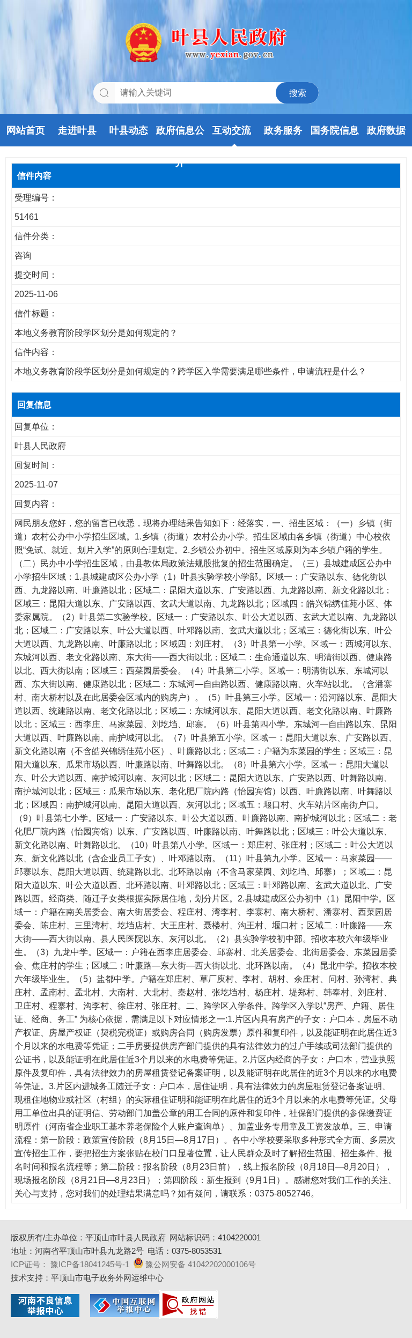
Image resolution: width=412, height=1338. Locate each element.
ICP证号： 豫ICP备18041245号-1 (70, 1264)
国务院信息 (335, 130)
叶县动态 (128, 130)
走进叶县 (77, 130)
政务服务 (283, 130)
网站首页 (25, 130)
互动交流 (231, 130)
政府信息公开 (180, 135)
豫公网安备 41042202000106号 (200, 1264)
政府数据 (386, 130)
